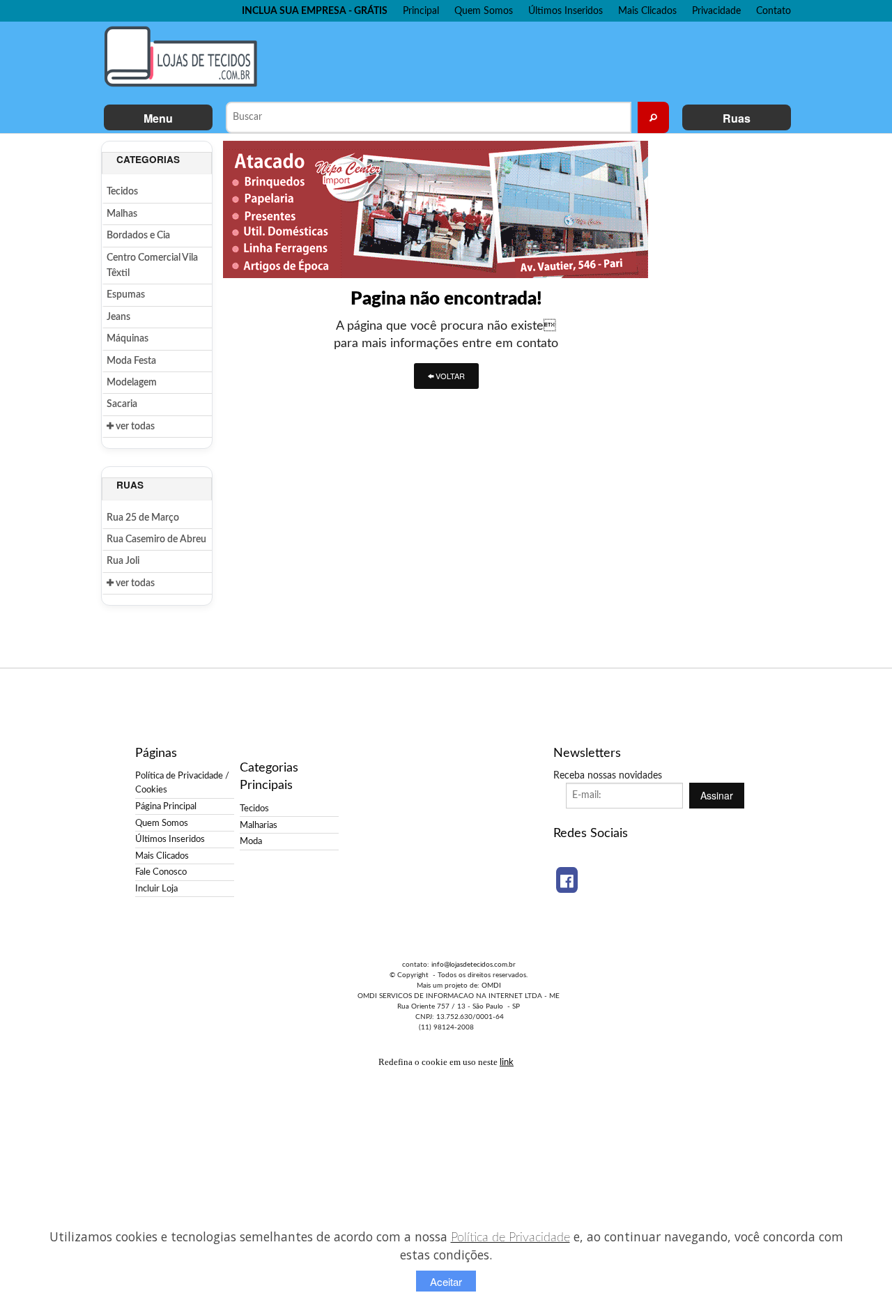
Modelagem (132, 383)
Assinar (716, 795)
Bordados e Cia (138, 235)
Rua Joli (123, 561)
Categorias (148, 159)
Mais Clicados (647, 11)
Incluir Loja (156, 888)
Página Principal (166, 806)
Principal (421, 11)
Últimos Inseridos (565, 11)
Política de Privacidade (510, 1237)
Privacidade (716, 11)
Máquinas (127, 339)
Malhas (122, 214)
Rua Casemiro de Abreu (156, 539)
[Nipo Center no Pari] (435, 209)
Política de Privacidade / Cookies (182, 783)
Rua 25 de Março (143, 518)
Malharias (258, 825)
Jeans (118, 317)
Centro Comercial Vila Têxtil (152, 265)
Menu (158, 118)
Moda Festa (131, 361)
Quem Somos (483, 11)
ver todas (134, 426)
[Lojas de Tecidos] (184, 56)
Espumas (126, 295)
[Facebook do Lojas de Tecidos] (567, 880)
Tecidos (122, 192)
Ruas (737, 118)
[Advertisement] (529, 60)
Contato (773, 11)
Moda (251, 841)
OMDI (491, 985)
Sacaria (122, 404)
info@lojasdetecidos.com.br (473, 964)
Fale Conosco (161, 872)
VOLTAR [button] (449, 375)
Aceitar (446, 1281)
